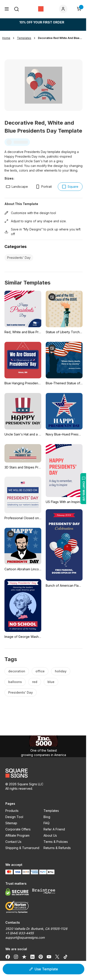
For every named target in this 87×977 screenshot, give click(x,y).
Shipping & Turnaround (22, 848)
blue (51, 682)
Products (12, 811)
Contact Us (13, 842)
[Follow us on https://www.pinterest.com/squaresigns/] (40, 956)
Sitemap (11, 823)
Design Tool (14, 817)
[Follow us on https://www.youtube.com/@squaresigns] (49, 956)
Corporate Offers (18, 829)
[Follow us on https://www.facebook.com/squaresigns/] (7, 956)
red (34, 682)
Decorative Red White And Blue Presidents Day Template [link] (60, 38)
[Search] (16, 9)
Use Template (46, 969)
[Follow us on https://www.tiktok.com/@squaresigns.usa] (65, 956)
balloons (15, 682)
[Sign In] (64, 9)
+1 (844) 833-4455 (19, 933)
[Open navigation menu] (6, 8)
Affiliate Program (17, 835)
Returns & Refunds (57, 848)
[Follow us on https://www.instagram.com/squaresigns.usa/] (16, 956)
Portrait (46, 186)
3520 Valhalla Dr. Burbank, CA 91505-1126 (36, 929)
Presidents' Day (19, 257)
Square (73, 186)
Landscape (20, 186)
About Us (50, 835)
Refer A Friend (54, 829)
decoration (16, 671)
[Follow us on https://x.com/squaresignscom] (57, 956)
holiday (60, 671)
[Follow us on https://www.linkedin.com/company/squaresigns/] (32, 956)
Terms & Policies (56, 842)
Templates (51, 811)
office (40, 671)
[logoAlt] (43, 773)
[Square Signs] (40, 9)
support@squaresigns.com (25, 937)
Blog (47, 817)
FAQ (47, 823)
